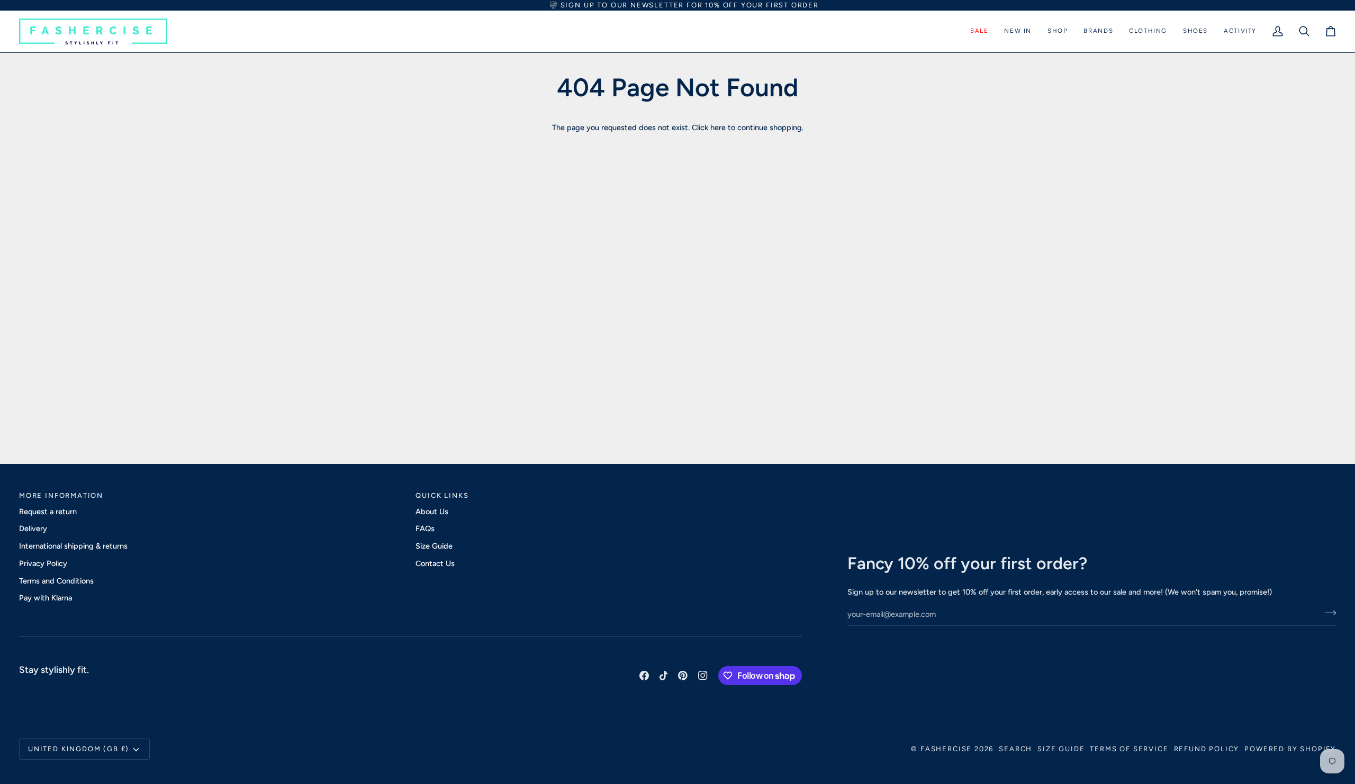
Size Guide (434, 546)
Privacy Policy (43, 563)
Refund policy (1207, 749)
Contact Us (435, 563)
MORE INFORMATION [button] (61, 495)
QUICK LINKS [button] (441, 495)
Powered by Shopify (1290, 749)
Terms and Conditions (56, 581)
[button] (979, 31)
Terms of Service (1129, 749)
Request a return (48, 511)
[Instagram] (703, 675)
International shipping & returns (73, 546)
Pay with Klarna (45, 598)
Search (1015, 749)
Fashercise (946, 749)
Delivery (33, 528)
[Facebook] (644, 675)
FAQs (425, 528)
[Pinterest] (683, 675)
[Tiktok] (664, 675)
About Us (431, 511)
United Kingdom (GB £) (78, 749)
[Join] (1327, 613)
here (718, 127)
